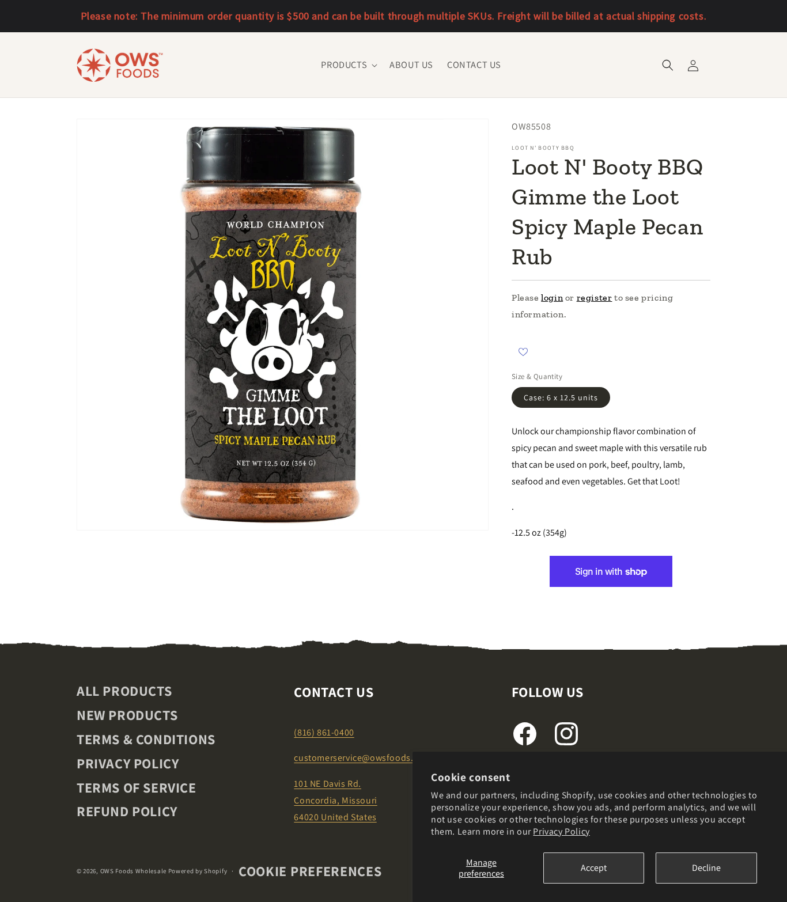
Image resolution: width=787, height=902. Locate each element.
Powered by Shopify (198, 871)
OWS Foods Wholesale (133, 871)
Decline (706, 868)
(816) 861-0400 (324, 732)
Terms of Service (136, 787)
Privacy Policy (561, 831)
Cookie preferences (310, 870)
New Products (127, 715)
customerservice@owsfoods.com (362, 758)
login (552, 297)
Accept (594, 868)
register (594, 297)
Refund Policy (127, 811)
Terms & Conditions (146, 739)
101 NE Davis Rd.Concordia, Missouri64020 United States (335, 800)
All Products (124, 691)
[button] (348, 65)
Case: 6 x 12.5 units (561, 397)
